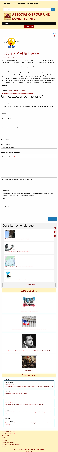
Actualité (26, 31)
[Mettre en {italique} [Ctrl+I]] (5, 156)
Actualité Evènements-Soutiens (14, 31)
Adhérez (5, 6)
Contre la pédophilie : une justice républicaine (17, 251)
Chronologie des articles (8, 433)
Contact (4, 446)
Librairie (4, 440)
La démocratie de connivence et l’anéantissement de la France (29, 329)
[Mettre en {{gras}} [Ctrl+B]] (2, 156)
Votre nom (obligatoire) (7, 118)
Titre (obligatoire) (5, 144)
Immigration (22, 90)
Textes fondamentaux (8, 442)
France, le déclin (29, 370)
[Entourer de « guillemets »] (12, 156)
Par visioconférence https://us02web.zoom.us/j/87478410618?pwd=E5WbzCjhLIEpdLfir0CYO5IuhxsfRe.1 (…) (29, 385)
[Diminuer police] (56, 34)
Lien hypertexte (7, 206)
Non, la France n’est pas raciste (29, 311)
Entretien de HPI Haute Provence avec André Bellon (19, 267)
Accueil (3, 31)
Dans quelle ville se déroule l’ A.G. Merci (16, 393)
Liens (3, 437)
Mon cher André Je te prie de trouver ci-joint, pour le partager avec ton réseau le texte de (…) (25, 403)
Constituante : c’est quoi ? (9, 431)
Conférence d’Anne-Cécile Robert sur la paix (17, 280)
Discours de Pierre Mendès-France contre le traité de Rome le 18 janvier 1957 (29, 351)
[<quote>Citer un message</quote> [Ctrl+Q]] (10, 156)
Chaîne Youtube (29, 26)
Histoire (16, 90)
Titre (4, 198)
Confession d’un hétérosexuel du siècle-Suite (17, 239)
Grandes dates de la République (11, 444)
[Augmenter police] (54, 34)
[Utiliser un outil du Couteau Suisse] (14, 156)
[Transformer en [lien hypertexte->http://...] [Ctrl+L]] (7, 156)
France (10, 90)
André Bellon (19, 57)
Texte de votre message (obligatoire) (10, 152)
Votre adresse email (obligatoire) (9, 127)
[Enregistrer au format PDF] (55, 35)
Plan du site (5, 435)
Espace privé (29, 451)
